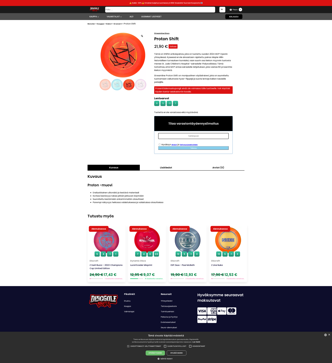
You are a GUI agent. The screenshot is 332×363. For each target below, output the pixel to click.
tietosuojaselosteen (189, 144)
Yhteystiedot (166, 301)
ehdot (174, 144)
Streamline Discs (161, 33)
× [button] (329, 335)
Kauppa (93, 16)
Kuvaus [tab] (113, 167)
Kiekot (109, 24)
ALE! (131, 16)
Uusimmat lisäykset (151, 16)
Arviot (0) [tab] (218, 167)
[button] (128, 346)
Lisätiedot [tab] (166, 167)
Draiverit (118, 24)
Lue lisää (196, 342)
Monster (91, 24)
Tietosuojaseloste (169, 306)
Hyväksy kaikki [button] (155, 353)
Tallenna (193, 148)
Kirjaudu (233, 16)
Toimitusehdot (167, 311)
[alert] (166, 347)
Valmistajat (113, 16)
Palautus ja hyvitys (169, 317)
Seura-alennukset (169, 327)
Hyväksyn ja (179, 144)
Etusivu (127, 301)
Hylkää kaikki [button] (176, 353)
